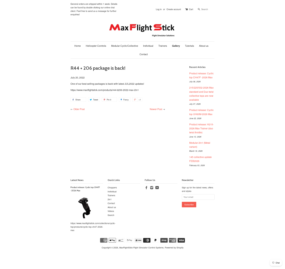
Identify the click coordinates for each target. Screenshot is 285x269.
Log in (159, 9)
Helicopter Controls (96, 45)
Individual (148, 45)
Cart (191, 9)
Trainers (162, 45)
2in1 (110, 199)
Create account (174, 9)
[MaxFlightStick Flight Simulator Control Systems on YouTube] (157, 188)
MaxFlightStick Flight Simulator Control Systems (141, 247)
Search (111, 215)
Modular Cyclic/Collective (124, 45)
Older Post (79, 109)
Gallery (176, 45)
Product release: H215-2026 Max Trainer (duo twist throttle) (201, 128)
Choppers (112, 187)
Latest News (77, 180)
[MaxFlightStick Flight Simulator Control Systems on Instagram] (151, 188)
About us (203, 45)
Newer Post (156, 109)
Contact (144, 54)
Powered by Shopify (174, 247)
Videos (111, 211)
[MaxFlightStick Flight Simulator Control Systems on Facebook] (146, 188)
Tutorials (189, 45)
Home (77, 45)
